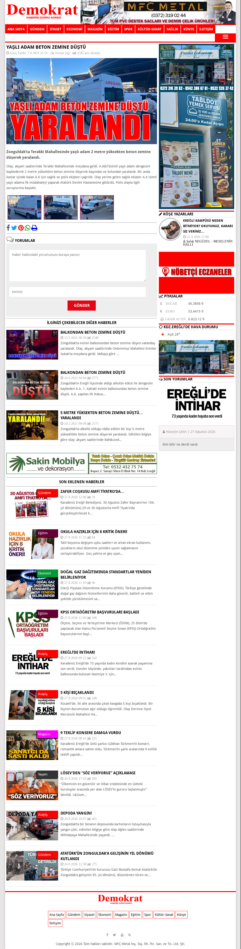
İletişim (55, 923)
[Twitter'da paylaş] (14, 228)
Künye (181, 915)
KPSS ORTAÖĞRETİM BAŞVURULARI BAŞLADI (99, 612)
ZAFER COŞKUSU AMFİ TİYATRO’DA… (92, 491)
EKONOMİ (74, 29)
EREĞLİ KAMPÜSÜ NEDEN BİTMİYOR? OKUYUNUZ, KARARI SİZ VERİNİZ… (208, 226)
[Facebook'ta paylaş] (8, 228)
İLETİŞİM (206, 29)
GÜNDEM (37, 29)
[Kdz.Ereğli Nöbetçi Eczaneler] (196, 290)
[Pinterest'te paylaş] (21, 228)
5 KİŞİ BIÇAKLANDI (77, 692)
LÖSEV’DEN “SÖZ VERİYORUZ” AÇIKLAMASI (97, 773)
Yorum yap (62, 53)
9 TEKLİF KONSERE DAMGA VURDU (90, 733)
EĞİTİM (113, 29)
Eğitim (136, 915)
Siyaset (89, 915)
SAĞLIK (172, 29)
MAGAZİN (95, 29)
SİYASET (55, 29)
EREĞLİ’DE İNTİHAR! (77, 652)
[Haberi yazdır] (34, 228)
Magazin (121, 915)
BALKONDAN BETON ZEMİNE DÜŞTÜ (92, 332)
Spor (147, 915)
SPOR (128, 29)
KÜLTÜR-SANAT (149, 29)
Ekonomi (104, 915)
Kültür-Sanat (164, 915)
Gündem (74, 915)
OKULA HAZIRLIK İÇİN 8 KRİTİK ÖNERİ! (93, 532)
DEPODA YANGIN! (76, 813)
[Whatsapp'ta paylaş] (27, 228)
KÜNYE (188, 29)
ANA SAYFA (16, 29)
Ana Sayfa (56, 915)
